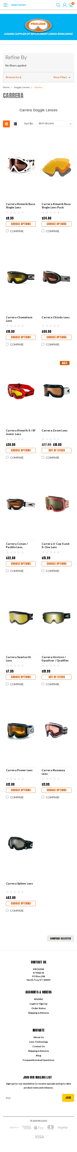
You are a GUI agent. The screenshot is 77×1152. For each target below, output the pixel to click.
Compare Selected (60, 938)
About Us (38, 1037)
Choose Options (21, 224)
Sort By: (28, 123)
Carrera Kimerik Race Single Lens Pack (56, 205)
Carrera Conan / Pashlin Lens (17, 545)
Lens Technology (38, 1041)
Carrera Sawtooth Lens (18, 658)
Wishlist (38, 999)
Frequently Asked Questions (38, 1060)
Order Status (38, 1008)
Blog (38, 1055)
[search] (57, 5)
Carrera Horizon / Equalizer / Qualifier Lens (55, 658)
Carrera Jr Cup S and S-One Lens (55, 545)
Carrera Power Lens (19, 770)
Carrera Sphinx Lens (19, 883)
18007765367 (18, 4)
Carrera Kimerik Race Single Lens (20, 205)
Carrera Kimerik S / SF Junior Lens (21, 432)
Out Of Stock (57, 450)
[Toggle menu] (5, 7)
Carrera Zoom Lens (55, 430)
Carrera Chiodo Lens (56, 317)
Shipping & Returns (38, 1012)
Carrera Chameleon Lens (19, 319)
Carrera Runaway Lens (53, 771)
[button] (38, 77)
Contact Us (38, 1046)
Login (33, 1003)
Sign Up (43, 1003)
